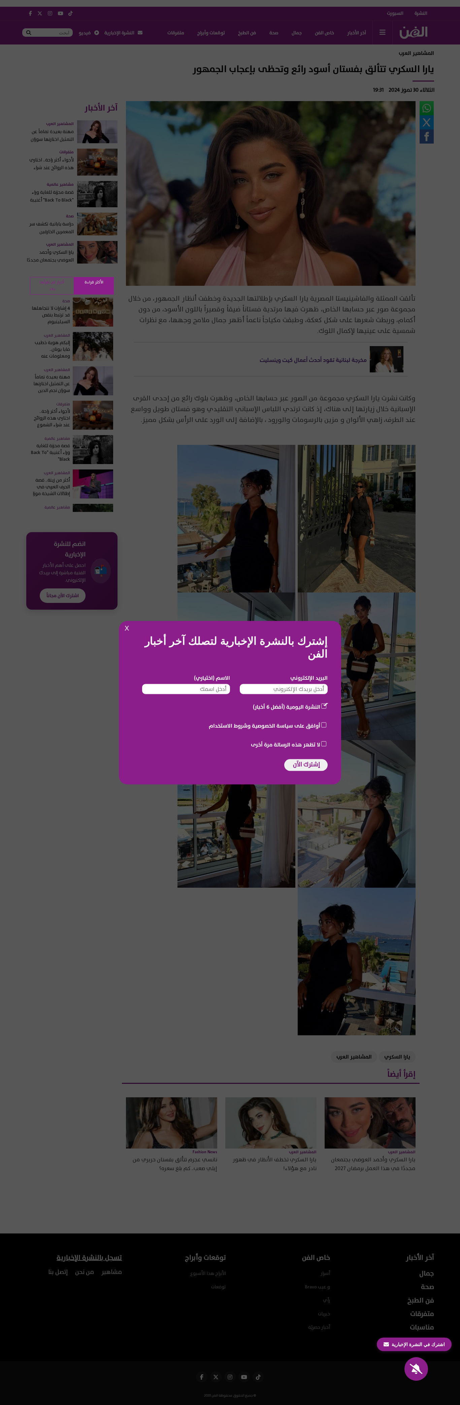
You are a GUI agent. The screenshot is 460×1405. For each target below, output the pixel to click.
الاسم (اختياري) (212, 677)
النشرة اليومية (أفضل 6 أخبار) (286, 706)
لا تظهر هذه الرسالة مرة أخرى (285, 744)
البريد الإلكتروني (309, 677)
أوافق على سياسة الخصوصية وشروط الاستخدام (264, 725)
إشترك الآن (306, 764)
